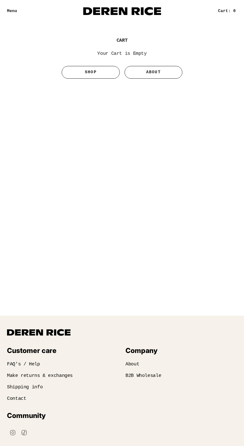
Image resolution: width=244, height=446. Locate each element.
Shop (91, 72)
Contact (16, 398)
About (153, 72)
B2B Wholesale (143, 375)
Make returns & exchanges (40, 375)
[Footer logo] (39, 332)
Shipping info (25, 387)
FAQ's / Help (23, 364)
